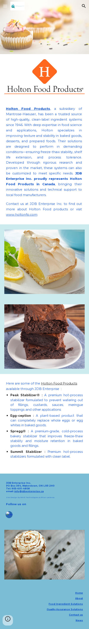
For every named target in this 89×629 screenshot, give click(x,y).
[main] (44, 161)
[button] (5, 6)
